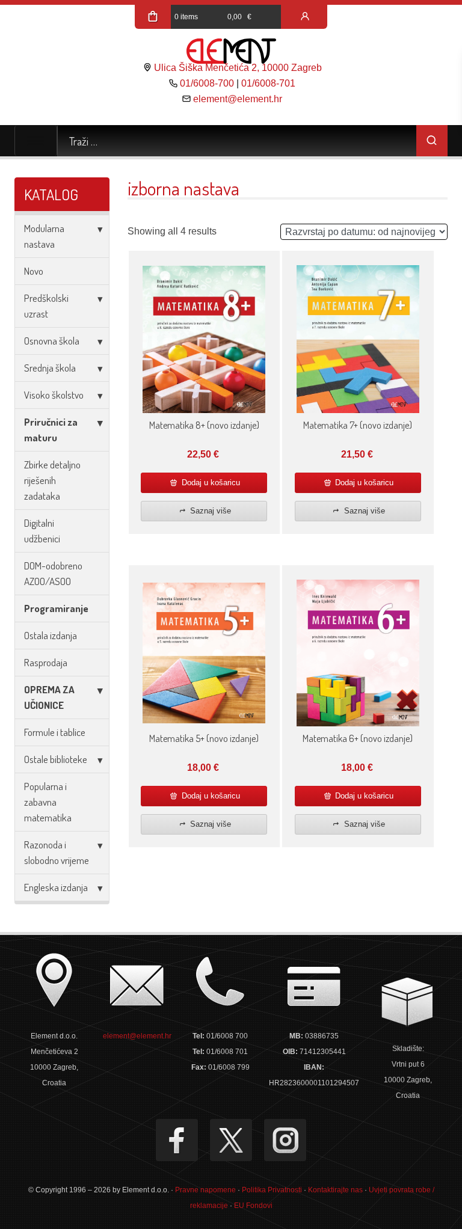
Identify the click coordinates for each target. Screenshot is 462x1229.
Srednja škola (50, 367)
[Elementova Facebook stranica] (177, 1140)
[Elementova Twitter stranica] (231, 1140)
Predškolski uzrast (46, 306)
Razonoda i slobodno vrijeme (56, 852)
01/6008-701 (268, 83)
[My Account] (305, 17)
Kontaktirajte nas (335, 1190)
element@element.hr (237, 99)
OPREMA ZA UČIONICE (49, 697)
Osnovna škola (51, 340)
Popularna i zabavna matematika (48, 802)
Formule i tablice (54, 732)
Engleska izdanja (56, 887)
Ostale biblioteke (55, 759)
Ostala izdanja (50, 635)
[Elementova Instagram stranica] (285, 1140)
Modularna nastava (44, 236)
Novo (33, 271)
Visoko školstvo (54, 394)
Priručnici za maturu (51, 429)
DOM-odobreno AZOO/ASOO (53, 573)
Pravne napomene (205, 1190)
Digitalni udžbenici (42, 530)
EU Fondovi (253, 1205)
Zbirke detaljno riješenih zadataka (52, 480)
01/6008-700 (207, 83)
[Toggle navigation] (35, 141)
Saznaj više (209, 510)
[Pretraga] (432, 140)
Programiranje (56, 608)
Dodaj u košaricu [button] (209, 482)
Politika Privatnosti (272, 1190)
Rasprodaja (45, 662)
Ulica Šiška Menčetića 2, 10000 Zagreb (238, 68)
